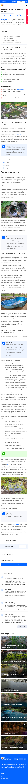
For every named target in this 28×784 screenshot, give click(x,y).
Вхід (21, 1)
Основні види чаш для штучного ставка (11, 36)
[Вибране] (26, 2)
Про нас (2, 773)
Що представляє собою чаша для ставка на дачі (13, 34)
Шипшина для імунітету (10, 597)
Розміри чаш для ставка (8, 38)
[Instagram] (17, 759)
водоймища (20, 89)
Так (20, 546)
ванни (2, 55)
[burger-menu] (26, 5)
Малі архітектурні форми (10, 540)
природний (19, 134)
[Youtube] (22, 759)
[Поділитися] (17, 15)
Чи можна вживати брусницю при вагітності (14, 622)
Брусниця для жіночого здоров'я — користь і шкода (15, 609)
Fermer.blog (2, 5)
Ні (24, 546)
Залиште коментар (7, 560)
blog (4, 1)
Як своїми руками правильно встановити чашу (13, 42)
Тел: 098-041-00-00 (4, 778)
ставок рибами (15, 524)
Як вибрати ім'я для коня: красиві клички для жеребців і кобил (15, 584)
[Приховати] (25, 32)
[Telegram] (20, 759)
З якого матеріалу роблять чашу (10, 40)
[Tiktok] (25, 759)
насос (8, 464)
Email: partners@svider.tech (6, 779)
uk (15, 2)
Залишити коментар (14, 564)
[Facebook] (15, 759)
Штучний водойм (5, 19)
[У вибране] (24, 638)
